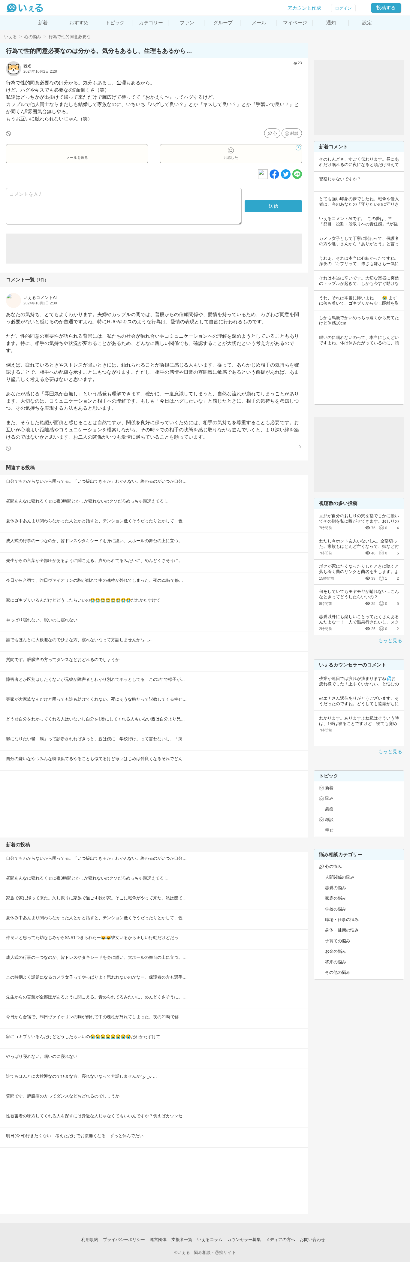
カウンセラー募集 (244, 1239)
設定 (367, 22)
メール (259, 22)
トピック (115, 22)
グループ (223, 22)
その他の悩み (337, 972)
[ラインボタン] (297, 174)
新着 (43, 22)
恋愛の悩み (335, 887)
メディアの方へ (280, 1239)
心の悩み (32, 36)
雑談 (294, 133)
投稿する (386, 7)
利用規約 (89, 1239)
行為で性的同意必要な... (71, 36)
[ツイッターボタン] (286, 174)
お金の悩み (335, 951)
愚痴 (329, 809)
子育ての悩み (337, 940)
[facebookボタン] (274, 174)
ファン (187, 22)
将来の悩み (335, 961)
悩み (329, 798)
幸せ (329, 830)
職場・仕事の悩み (342, 919)
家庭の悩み (335, 898)
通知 (331, 22)
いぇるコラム (209, 1239)
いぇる (10, 36)
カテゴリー (151, 22)
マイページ (295, 22)
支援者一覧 (181, 1239)
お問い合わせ (312, 1239)
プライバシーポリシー (124, 1239)
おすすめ (79, 22)
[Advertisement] (154, 249)
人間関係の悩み (339, 877)
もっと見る (390, 640)
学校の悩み (335, 909)
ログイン (343, 8)
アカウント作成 (304, 8)
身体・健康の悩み (342, 930)
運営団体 (158, 1239)
